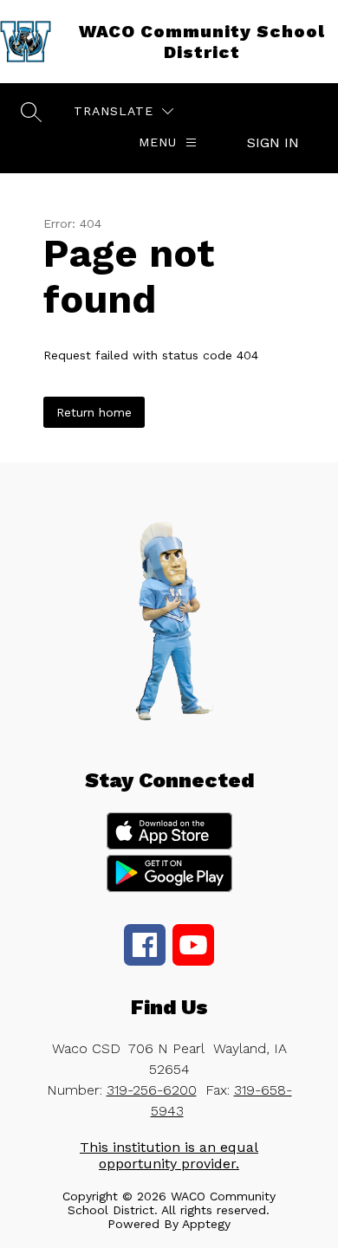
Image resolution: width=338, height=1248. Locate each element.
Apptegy (206, 1224)
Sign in (273, 142)
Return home (94, 412)
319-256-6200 (152, 1090)
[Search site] (31, 111)
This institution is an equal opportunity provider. (169, 1155)
